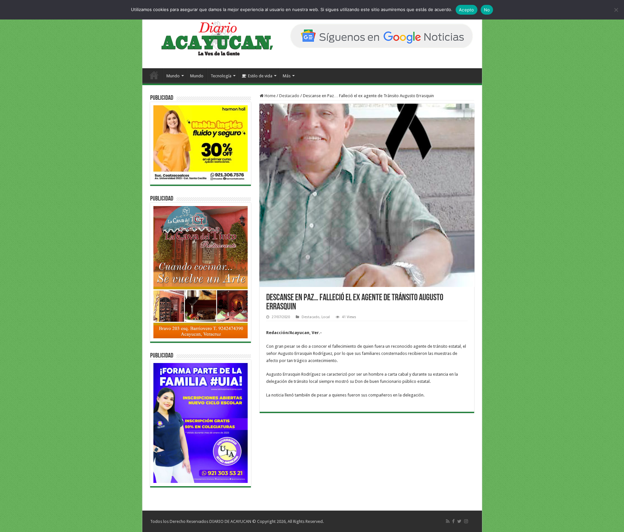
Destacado (289, 95)
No (487, 9)
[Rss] (447, 521)
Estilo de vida (260, 75)
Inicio (154, 75)
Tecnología (221, 75)
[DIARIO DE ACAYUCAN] (211, 38)
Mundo (173, 75)
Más (287, 75)
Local (325, 317)
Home (270, 95)
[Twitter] (459, 521)
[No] (616, 9)
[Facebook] (453, 521)
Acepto (466, 9)
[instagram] (466, 521)
